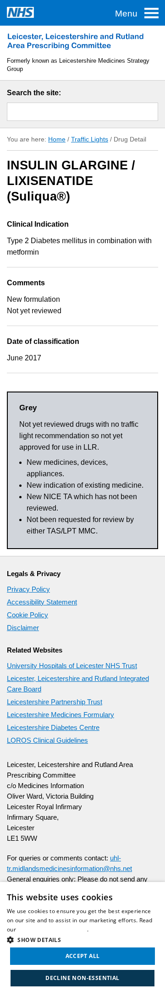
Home (57, 139)
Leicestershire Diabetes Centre (53, 727)
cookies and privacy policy (52, 929)
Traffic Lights (89, 139)
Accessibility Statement (42, 602)
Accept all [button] (83, 956)
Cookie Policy (27, 615)
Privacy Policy (28, 589)
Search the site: (34, 93)
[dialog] (82, 939)
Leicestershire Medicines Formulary (60, 714)
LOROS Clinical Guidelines (47, 740)
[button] (82, 939)
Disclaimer (23, 627)
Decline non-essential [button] (82, 978)
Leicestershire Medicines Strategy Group (75, 41)
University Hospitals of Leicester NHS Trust (72, 665)
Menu (126, 13)
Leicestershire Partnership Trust (54, 702)
